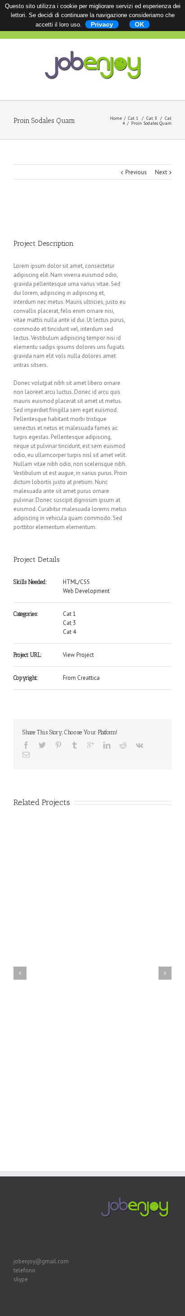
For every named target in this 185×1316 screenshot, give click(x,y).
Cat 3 (151, 118)
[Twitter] (42, 745)
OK (139, 24)
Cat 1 (133, 118)
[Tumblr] (74, 745)
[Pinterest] (58, 745)
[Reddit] (123, 745)
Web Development (86, 591)
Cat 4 (69, 632)
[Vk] (139, 745)
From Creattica (81, 678)
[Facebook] (26, 745)
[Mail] (26, 754)
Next (161, 172)
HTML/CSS (76, 582)
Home (116, 118)
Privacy (102, 24)
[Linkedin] (106, 745)
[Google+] (90, 745)
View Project (78, 655)
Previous (136, 172)
